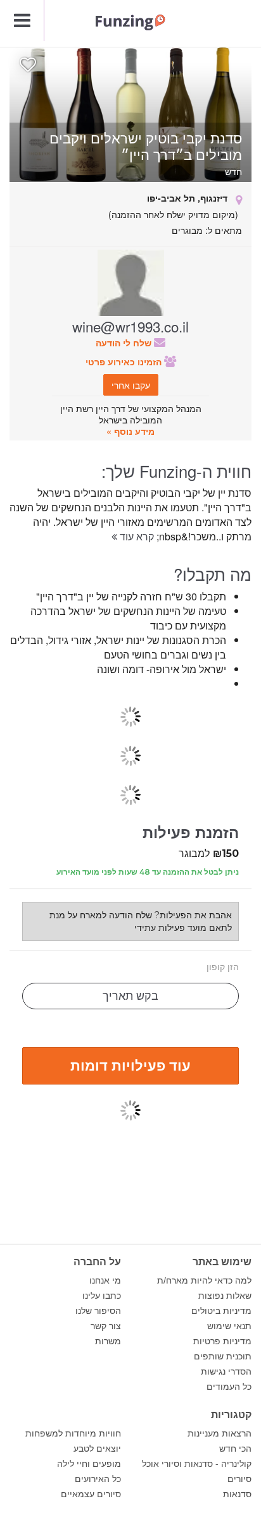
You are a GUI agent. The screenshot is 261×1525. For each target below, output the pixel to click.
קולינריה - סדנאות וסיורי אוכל (196, 1464)
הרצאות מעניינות (219, 1433)
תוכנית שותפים (222, 1356)
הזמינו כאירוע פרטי (125, 361)
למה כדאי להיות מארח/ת (204, 1280)
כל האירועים (98, 1479)
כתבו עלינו (101, 1296)
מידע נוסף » (130, 431)
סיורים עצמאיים (91, 1494)
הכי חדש (235, 1448)
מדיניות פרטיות (222, 1341)
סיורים (239, 1479)
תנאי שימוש (229, 1326)
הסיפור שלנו (98, 1311)
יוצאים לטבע (97, 1448)
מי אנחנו (105, 1280)
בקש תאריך (130, 996)
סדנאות (237, 1494)
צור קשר (106, 1326)
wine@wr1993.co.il (130, 326)
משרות (108, 1341)
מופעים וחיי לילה (89, 1464)
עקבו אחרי (130, 385)
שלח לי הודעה (125, 342)
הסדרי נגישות (226, 1371)
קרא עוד (135, 536)
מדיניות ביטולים (221, 1311)
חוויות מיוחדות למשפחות (73, 1433)
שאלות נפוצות (224, 1296)
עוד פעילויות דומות (130, 1065)
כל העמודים (229, 1387)
